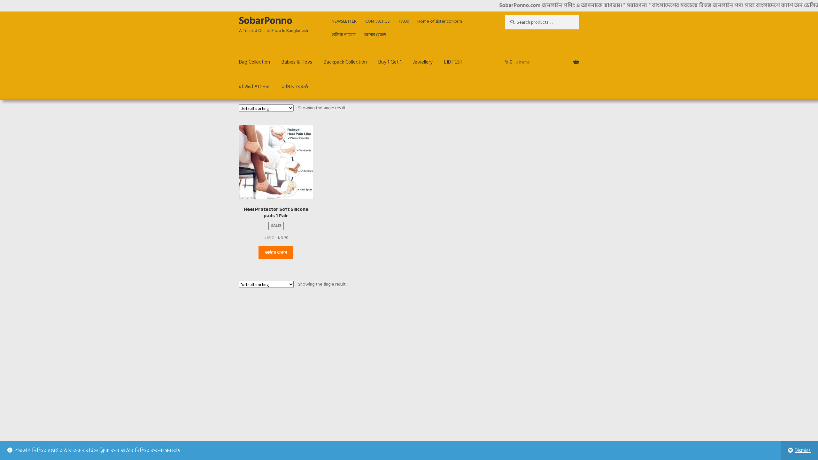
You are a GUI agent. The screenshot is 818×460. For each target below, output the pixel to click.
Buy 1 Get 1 (390, 62)
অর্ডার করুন (276, 252)
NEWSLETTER (344, 21)
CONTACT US (377, 21)
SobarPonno (265, 20)
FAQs (404, 21)
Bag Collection (254, 62)
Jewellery (423, 62)
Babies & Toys (297, 62)
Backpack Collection (345, 62)
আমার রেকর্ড (375, 34)
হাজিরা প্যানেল (344, 34)
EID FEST (453, 62)
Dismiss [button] (803, 450)
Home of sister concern (439, 21)
